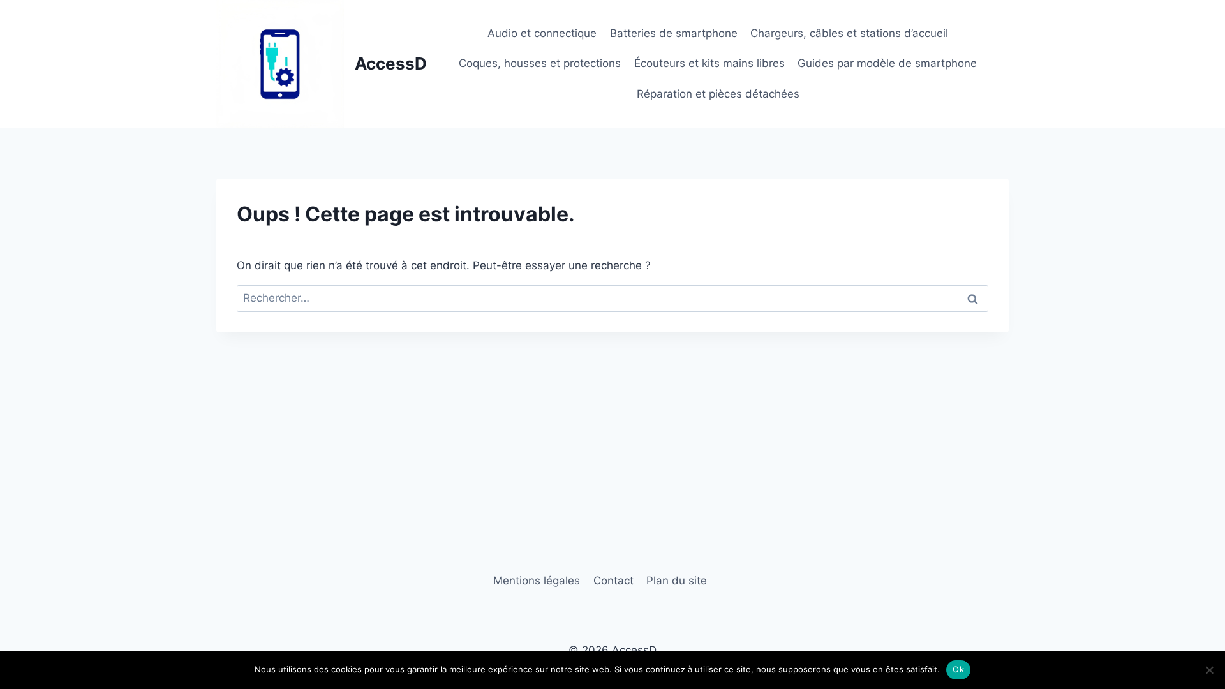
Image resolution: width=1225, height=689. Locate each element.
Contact (613, 580)
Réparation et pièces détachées (718, 93)
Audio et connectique (542, 33)
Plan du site (676, 580)
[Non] (1209, 669)
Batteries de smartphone (674, 33)
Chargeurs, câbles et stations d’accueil (849, 33)
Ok (958, 669)
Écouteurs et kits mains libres (709, 63)
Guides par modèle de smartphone (887, 63)
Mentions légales (536, 580)
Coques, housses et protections (540, 63)
